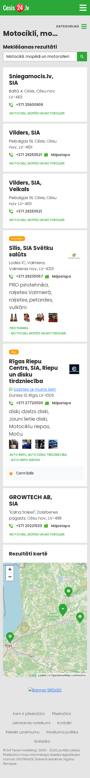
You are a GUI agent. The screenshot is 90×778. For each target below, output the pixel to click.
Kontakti (64, 722)
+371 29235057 (27, 276)
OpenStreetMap (60, 675)
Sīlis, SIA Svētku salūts (31, 251)
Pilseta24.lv (61, 713)
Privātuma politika (62, 732)
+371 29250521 (26, 154)
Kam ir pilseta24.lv (29, 713)
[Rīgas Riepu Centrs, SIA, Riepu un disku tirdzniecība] (13, 444)
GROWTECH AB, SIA (30, 500)
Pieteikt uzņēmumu (23, 732)
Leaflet (42, 675)
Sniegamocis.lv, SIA (31, 80)
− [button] (10, 577)
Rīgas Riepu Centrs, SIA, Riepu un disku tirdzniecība (33, 371)
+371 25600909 (29, 104)
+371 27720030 (27, 402)
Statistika (42, 741)
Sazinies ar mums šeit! (35, 389)
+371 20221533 (26, 525)
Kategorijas (67, 26)
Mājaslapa (58, 154)
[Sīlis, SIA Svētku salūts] (13, 317)
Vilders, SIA (24, 133)
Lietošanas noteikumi (31, 722)
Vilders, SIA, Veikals (25, 186)
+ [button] (10, 569)
